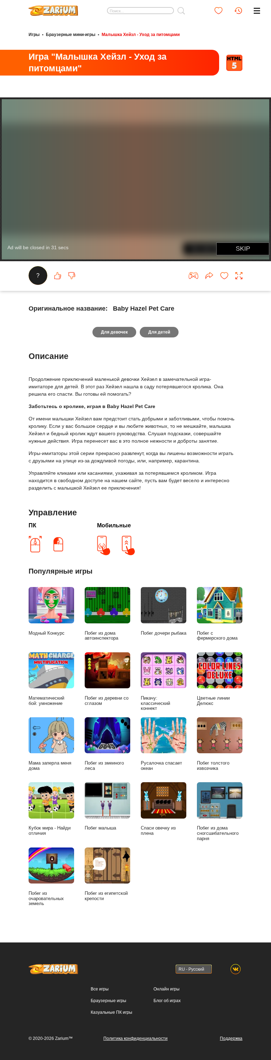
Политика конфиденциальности (135, 1038)
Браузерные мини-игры (70, 34)
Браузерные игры (108, 1000)
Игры (34, 34)
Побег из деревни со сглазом (106, 700)
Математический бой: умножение (46, 700)
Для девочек (114, 332)
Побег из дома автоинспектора (101, 635)
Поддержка (231, 1038)
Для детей (159, 332)
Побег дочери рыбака (163, 633)
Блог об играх (167, 1000)
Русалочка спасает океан (161, 765)
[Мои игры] (218, 11)
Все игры (100, 989)
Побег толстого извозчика (213, 765)
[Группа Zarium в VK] (235, 969)
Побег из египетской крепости (106, 896)
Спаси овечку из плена (158, 830)
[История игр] (238, 11)
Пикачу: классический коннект (155, 703)
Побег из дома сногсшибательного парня (218, 833)
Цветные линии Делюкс (213, 700)
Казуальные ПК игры (111, 1012)
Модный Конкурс (47, 633)
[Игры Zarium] (53, 8)
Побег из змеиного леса (104, 765)
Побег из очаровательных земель (46, 898)
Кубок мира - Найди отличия (50, 830)
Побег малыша (100, 828)
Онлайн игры (166, 989)
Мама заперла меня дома (50, 765)
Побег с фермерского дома (217, 635)
